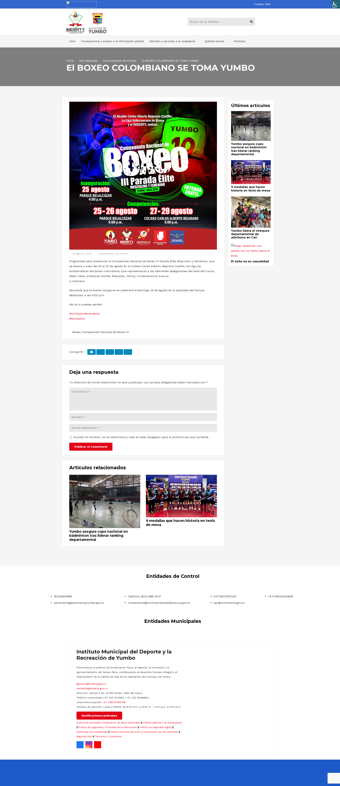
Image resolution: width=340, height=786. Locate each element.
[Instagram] (88, 744)
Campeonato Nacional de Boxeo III (105, 332)
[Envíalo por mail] (91, 352)
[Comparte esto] (100, 352)
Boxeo (76, 332)
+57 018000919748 (114, 702)
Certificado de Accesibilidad (91, 732)
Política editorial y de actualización (162, 722)
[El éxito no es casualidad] (251, 245)
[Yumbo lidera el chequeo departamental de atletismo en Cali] (251, 199)
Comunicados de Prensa (112, 253)
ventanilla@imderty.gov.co (92, 688)
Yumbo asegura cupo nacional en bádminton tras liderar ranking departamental (98, 535)
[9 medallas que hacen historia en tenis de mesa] (181, 477)
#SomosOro (77, 318)
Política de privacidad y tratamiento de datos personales (108, 722)
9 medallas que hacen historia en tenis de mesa (180, 523)
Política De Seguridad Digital (155, 727)
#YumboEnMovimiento (84, 313)
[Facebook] (80, 744)
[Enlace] (81, 4)
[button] (263, 4)
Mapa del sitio (84, 736)
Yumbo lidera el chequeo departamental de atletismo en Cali (250, 234)
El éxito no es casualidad (250, 261)
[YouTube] (97, 744)
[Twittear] (110, 352)
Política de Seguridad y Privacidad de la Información (108, 727)
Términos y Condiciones (108, 736)
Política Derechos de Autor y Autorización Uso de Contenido (144, 732)
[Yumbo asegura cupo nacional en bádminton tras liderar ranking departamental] (104, 477)
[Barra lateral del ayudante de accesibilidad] (336, 4)
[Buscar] (251, 21)
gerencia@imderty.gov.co (91, 683)
